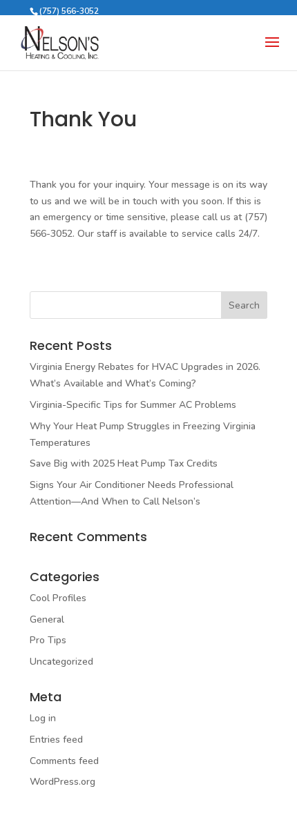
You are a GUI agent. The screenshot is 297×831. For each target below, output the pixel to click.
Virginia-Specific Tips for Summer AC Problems (133, 404)
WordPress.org (62, 781)
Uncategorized (61, 661)
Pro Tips (48, 640)
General (47, 619)
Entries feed (56, 739)
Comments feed (64, 761)
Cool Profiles (58, 598)
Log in (43, 718)
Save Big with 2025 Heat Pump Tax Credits (124, 463)
